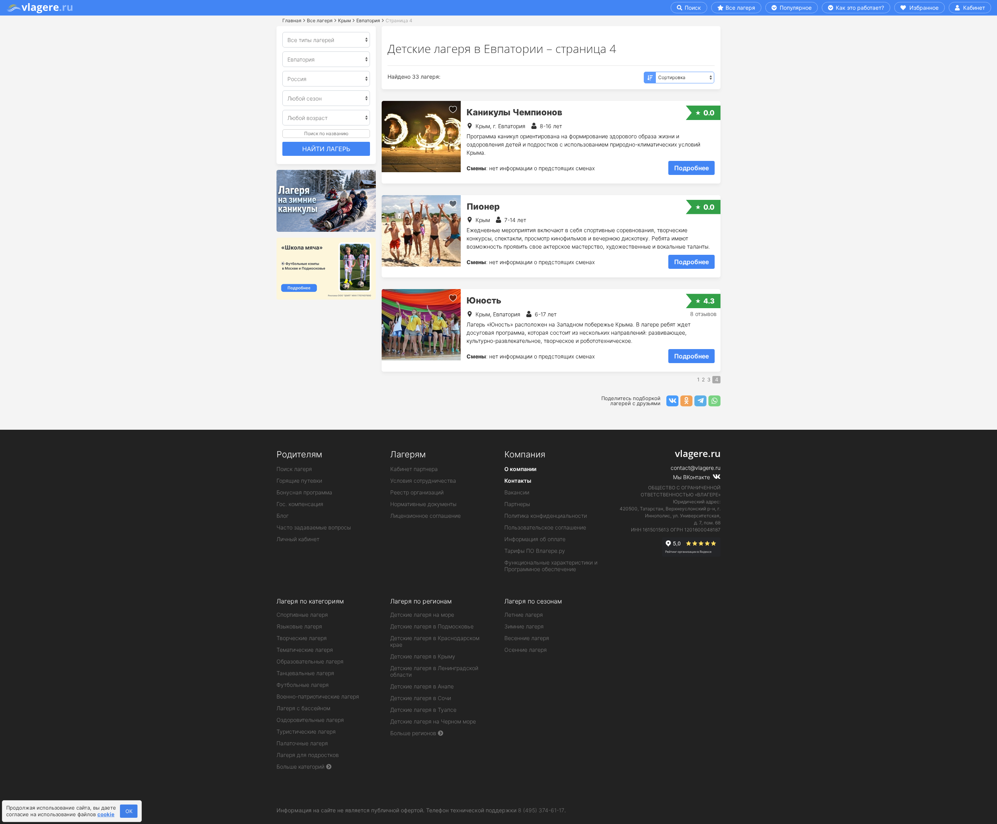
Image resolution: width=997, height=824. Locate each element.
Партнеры (517, 504)
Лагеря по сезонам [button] (533, 601)
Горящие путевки (299, 480)
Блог (283, 515)
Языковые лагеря (299, 626)
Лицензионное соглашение (425, 515)
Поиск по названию (326, 133)
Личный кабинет (298, 539)
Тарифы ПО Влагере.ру (534, 550)
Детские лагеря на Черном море (433, 721)
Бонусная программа (304, 492)
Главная (291, 20)
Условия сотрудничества (423, 480)
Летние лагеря (523, 614)
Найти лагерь (326, 149)
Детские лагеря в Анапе (422, 686)
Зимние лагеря (524, 626)
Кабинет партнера (414, 469)
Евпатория (368, 20)
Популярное (795, 7)
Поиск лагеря (294, 469)
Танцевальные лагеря (305, 673)
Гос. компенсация (300, 504)
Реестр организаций (417, 492)
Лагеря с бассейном (303, 708)
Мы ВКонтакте (692, 477)
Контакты (517, 480)
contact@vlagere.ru (695, 467)
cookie (105, 814)
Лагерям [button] (408, 454)
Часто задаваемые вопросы (314, 527)
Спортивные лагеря (302, 614)
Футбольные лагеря (303, 684)
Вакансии (516, 492)
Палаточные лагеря (302, 743)
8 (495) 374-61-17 (541, 810)
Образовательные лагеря (310, 661)
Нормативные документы (423, 504)
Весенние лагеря (526, 638)
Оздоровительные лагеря (310, 719)
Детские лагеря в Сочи (420, 698)
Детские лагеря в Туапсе (423, 709)
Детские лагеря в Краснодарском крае (434, 641)
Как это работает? (859, 7)
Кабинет (973, 7)
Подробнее (691, 168)
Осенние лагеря (525, 649)
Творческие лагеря (302, 638)
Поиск (692, 7)
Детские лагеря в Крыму (422, 656)
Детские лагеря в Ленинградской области (434, 671)
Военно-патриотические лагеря (318, 696)
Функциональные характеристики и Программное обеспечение (550, 565)
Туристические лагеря (306, 731)
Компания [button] (524, 454)
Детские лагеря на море (422, 614)
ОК (128, 811)
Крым (344, 20)
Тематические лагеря (305, 649)
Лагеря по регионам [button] (421, 601)
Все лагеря (740, 7)
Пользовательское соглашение (545, 527)
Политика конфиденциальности (545, 515)
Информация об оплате (534, 539)
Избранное (923, 7)
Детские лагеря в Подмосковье (432, 626)
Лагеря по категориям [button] (310, 601)
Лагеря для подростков (308, 755)
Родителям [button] (299, 454)
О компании (520, 469)
